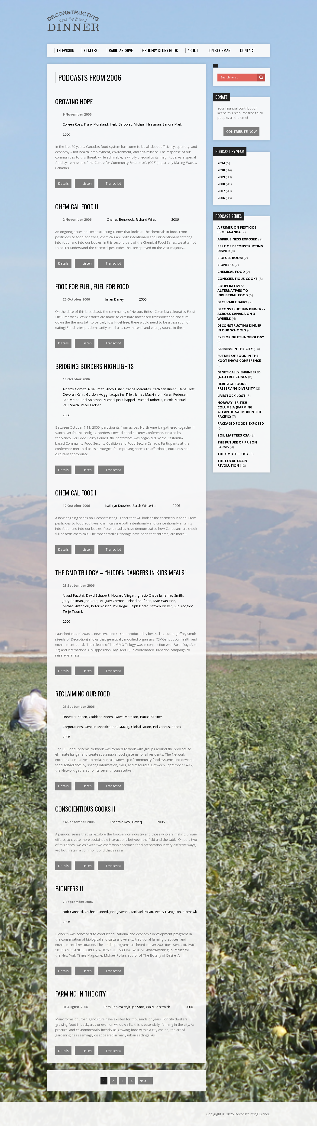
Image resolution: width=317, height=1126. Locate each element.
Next (143, 1081)
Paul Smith (71, 405)
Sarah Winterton (145, 505)
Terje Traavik (73, 611)
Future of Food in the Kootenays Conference (239, 357)
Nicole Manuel (175, 400)
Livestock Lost (231, 395)
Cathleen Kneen (165, 389)
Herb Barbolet (121, 124)
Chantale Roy (120, 822)
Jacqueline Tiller (121, 394)
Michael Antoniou (76, 606)
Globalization (141, 727)
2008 (221, 184)
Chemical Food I (76, 492)
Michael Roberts (149, 400)
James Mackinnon (148, 394)
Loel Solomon (91, 400)
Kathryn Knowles (118, 505)
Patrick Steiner (151, 717)
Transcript (112, 183)
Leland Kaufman (138, 601)
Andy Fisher (115, 389)
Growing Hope (74, 101)
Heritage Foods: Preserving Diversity (236, 386)
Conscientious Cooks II (85, 808)
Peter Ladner (91, 405)
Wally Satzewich (158, 1007)
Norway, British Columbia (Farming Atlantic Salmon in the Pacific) (239, 409)
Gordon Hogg (96, 394)
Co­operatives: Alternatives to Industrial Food (232, 290)
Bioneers (225, 264)
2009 (221, 177)
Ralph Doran (139, 606)
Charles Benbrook (120, 219)
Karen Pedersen (175, 394)
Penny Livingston (168, 911)
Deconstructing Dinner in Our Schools (239, 327)
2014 (221, 163)
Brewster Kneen (75, 717)
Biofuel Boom (230, 258)
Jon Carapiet (94, 601)
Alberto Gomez (74, 389)
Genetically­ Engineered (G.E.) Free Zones (239, 374)
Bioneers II (69, 888)
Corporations (73, 727)
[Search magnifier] (261, 77)
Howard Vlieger (123, 595)
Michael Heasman (147, 124)
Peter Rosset (101, 606)
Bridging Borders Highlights (94, 366)
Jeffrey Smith (173, 595)
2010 (221, 170)
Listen (86, 183)
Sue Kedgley (183, 606)
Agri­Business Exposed (237, 239)
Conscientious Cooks (237, 278)
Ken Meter (71, 400)
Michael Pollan (142, 911)
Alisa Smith (96, 389)
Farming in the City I (82, 993)
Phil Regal (120, 606)
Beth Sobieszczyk (116, 1007)
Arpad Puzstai (73, 595)
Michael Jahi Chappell (120, 400)
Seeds (176, 727)
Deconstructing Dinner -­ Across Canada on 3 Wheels (241, 313)
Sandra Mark (172, 124)
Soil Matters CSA (233, 435)
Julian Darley (114, 299)
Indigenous (161, 727)
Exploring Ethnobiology (240, 337)
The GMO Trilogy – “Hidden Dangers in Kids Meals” (121, 572)
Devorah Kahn (73, 394)
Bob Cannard (73, 911)
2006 (66, 134)
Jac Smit (138, 1007)
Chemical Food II (76, 206)
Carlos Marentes (138, 389)
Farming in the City (235, 348)
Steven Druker (161, 606)
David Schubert (97, 595)
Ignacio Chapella (149, 595)
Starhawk (190, 911)
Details (63, 183)
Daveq (137, 822)
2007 (221, 191)
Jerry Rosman (73, 601)
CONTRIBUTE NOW (241, 131)
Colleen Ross (72, 124)
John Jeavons (119, 911)
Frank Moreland (96, 124)
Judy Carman (115, 601)
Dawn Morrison (126, 717)
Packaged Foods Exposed (240, 423)
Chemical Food (231, 271)
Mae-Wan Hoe (164, 601)
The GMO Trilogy (233, 454)
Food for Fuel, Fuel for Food (92, 286)
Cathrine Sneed (96, 911)
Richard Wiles (146, 219)
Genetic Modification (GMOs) (107, 727)
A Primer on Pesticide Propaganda (236, 229)
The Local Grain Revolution (232, 463)
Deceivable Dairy (232, 302)
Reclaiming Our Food (82, 693)
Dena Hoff (186, 389)
